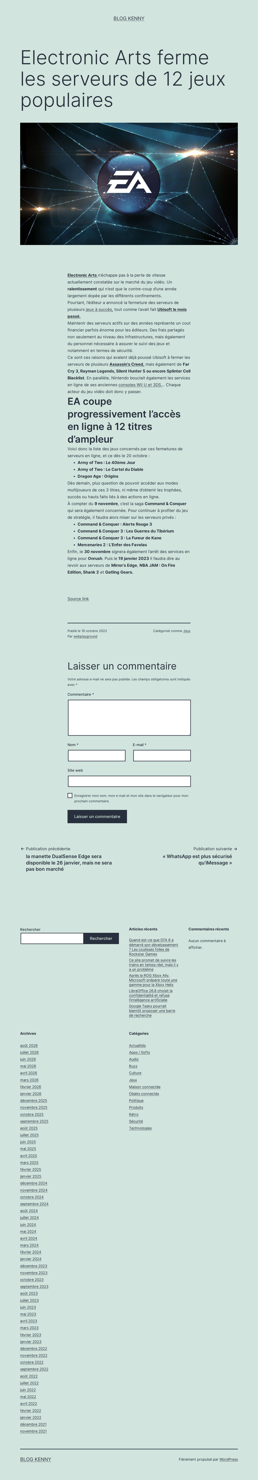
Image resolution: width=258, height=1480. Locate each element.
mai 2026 (28, 1066)
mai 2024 (28, 1231)
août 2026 (29, 1045)
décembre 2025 (33, 1100)
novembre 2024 (34, 1190)
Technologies (140, 1128)
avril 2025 (28, 1156)
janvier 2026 (30, 1094)
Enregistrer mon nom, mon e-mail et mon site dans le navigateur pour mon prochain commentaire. (131, 798)
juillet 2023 (29, 1300)
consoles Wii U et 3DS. (140, 384)
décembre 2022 (33, 1348)
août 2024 (29, 1211)
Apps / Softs (139, 1052)
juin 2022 (28, 1390)
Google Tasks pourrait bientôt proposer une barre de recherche (152, 1011)
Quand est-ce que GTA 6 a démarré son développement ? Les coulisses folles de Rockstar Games (153, 947)
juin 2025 (28, 1142)
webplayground (85, 636)
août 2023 (29, 1293)
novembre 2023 (33, 1273)
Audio (134, 1059)
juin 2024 (28, 1225)
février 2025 (30, 1169)
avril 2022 (28, 1403)
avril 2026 (28, 1073)
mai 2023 (28, 1314)
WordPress (229, 1459)
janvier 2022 (30, 1417)
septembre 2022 (34, 1369)
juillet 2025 (29, 1135)
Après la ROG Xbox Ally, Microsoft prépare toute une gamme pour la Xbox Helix (153, 980)
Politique (136, 1100)
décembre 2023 (33, 1266)
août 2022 (29, 1376)
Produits (136, 1107)
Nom (73, 745)
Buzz (133, 1066)
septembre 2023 (34, 1286)
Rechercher (30, 929)
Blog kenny (129, 18)
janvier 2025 (30, 1176)
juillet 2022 (29, 1383)
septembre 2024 (34, 1204)
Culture (135, 1073)
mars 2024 (29, 1245)
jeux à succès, (99, 309)
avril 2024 (28, 1238)
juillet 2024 (29, 1217)
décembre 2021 (33, 1424)
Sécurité (136, 1121)
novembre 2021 (33, 1431)
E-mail (139, 745)
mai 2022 (28, 1397)
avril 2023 (28, 1321)
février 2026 (30, 1087)
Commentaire (81, 694)
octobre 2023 (32, 1280)
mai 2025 (28, 1149)
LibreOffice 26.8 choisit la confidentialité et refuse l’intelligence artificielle (151, 995)
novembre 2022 (33, 1355)
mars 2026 (29, 1080)
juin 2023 (28, 1307)
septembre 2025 (34, 1121)
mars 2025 (29, 1162)
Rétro (133, 1114)
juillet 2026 (29, 1052)
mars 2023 (29, 1328)
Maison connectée (144, 1087)
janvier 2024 (31, 1259)
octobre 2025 (32, 1114)
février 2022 (30, 1410)
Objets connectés (144, 1094)
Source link (78, 598)
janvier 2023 (30, 1342)
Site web (75, 770)
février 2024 (30, 1252)
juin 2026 (28, 1059)
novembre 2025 (33, 1107)
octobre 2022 (32, 1362)
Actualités (137, 1045)
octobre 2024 (32, 1197)
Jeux (186, 631)
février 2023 (30, 1335)
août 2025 (29, 1128)
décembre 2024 (33, 1183)
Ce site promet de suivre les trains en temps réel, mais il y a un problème (153, 965)
